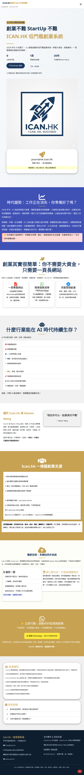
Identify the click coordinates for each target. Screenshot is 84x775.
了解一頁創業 (34, 66)
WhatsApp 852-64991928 (14, 750)
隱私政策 (54, 749)
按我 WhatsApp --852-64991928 (42, 636)
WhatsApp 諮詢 (16, 66)
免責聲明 (47, 749)
